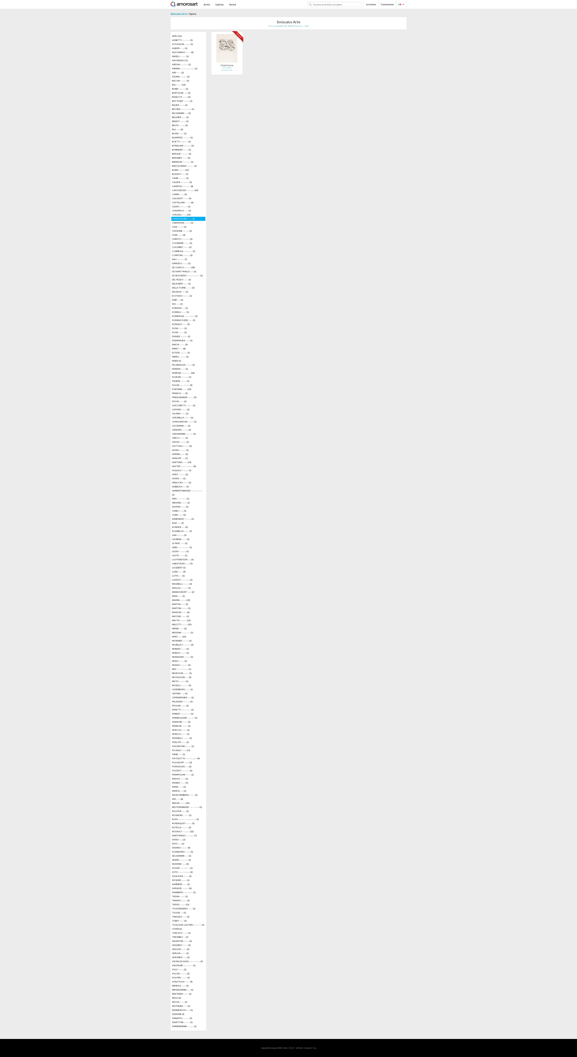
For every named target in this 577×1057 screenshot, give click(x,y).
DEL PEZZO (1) (181, 279)
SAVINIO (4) (181, 847)
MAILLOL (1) (181, 588)
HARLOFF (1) (180, 458)
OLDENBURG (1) (182, 689)
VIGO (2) (179, 969)
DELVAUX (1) (180, 291)
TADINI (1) (180, 896)
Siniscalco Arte (179, 13)
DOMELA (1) (180, 312)
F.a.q (314, 1048)
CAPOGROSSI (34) (185, 190)
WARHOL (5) (180, 985)
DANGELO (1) (181, 263)
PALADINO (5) (182, 701)
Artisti (207, 4)
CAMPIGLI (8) (182, 186)
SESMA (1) (181, 860)
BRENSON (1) (182, 162)
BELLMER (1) (180, 117)
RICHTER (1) (180, 811)
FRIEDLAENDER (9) (184, 397)
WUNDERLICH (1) (182, 1010)
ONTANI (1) (180, 693)
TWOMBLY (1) (180, 937)
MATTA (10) (181, 620)
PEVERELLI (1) (182, 738)
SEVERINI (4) (180, 864)
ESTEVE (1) (181, 352)
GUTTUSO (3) (182, 446)
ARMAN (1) (184, 68)
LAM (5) (179, 535)
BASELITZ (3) (181, 97)
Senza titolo (227, 68)
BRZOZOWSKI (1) (184, 166)
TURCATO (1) (181, 933)
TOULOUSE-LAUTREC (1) (188, 925)
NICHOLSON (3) (181, 677)
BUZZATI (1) (180, 174)
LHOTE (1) (179, 555)
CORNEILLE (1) (183, 251)
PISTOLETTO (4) (186, 758)
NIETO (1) (180, 681)
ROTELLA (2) (181, 827)
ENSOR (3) (180, 344)
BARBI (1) (180, 88)
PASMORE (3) (181, 722)
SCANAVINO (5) (182, 851)
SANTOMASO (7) (184, 835)
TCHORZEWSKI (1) (183, 908)
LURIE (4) (179, 571)
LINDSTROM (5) (182, 563)
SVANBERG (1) (184, 892)
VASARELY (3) (181, 945)
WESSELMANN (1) (182, 989)
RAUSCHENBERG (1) (185, 795)
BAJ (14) (179, 84)
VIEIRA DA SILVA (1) (187, 961)
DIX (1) (177, 304)
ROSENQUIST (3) (183, 823)
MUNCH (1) (180, 653)
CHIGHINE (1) (182, 231)
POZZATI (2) (182, 770)
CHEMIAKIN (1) (182, 222)
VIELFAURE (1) (183, 965)
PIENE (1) (178, 754)
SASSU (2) (178, 839)
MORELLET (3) (182, 644)
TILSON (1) (179, 912)
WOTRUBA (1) (181, 1006)
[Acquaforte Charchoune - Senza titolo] (226, 49)
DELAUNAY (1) (181, 283)
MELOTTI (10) (181, 624)
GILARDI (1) (180, 413)
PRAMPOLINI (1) (183, 774)
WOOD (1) (179, 1002)
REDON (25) (180, 803)
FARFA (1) (176, 360)
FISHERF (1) (180, 381)
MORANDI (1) (182, 640)
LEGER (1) (180, 551)
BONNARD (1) (181, 149)
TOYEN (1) (177, 929)
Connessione (387, 4)
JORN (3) (179, 515)
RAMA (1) (179, 786)
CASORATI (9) (181, 198)
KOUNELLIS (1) (182, 531)
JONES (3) (179, 510)
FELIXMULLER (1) (183, 365)
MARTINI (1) (181, 608)
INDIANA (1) (181, 502)
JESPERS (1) (180, 506)
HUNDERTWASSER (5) (187, 492)
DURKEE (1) (181, 336)
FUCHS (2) (179, 401)
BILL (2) (177, 129)
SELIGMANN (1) (181, 855)
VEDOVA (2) (180, 949)
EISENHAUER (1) (182, 340)
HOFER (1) (179, 478)
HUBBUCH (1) (180, 486)
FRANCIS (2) (180, 393)
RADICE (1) (180, 778)
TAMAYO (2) (181, 900)
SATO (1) (178, 843)
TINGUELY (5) (180, 916)
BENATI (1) (180, 121)
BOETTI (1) (181, 141)
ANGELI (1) (180, 56)
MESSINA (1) (182, 632)
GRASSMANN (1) (184, 434)
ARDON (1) (181, 64)
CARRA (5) (179, 194)
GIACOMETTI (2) (183, 405)
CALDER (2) (182, 182)
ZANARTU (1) (182, 1018)
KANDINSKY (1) (183, 519)
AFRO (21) (177, 36)
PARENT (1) (182, 713)
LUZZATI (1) (182, 579)
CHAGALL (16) (181, 214)
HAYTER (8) (184, 466)
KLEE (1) (178, 523)
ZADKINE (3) (178, 1014)
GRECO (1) (180, 438)
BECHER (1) (183, 109)
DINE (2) (177, 300)
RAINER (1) (180, 782)
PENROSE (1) (181, 726)
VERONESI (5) (181, 957)
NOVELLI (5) (181, 685)
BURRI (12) (180, 170)
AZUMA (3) (180, 76)
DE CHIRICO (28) (183, 267)
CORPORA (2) (182, 255)
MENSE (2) (179, 628)
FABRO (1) (180, 356)
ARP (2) (178, 72)
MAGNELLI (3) (182, 584)
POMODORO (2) (181, 766)
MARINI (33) (181, 600)
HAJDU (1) (180, 450)
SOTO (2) (182, 872)
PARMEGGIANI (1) (184, 717)
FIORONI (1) (181, 377)
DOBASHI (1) (180, 308)
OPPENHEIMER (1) (183, 697)
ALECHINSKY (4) (183, 52)
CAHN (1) (180, 178)
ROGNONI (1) (181, 815)
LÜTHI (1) (178, 575)
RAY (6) (177, 799)
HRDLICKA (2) (181, 482)
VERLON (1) (180, 953)
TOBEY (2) (179, 920)
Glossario (308, 1048)
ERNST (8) (179, 348)
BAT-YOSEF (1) (182, 101)
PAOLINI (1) (180, 705)
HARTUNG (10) (181, 462)
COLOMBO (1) (182, 247)
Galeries (219, 4)
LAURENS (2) (180, 539)
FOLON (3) (182, 385)
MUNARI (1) (180, 648)
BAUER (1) (180, 105)
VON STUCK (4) (182, 981)
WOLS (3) (176, 998)
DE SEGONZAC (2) (187, 275)
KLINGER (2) (180, 527)
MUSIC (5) (179, 661)
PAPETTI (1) (183, 709)
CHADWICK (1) (181, 210)
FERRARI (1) (180, 369)
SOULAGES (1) (182, 876)
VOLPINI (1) (181, 977)
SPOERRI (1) (180, 880)
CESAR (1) (181, 206)
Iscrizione (371, 4)
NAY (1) (181, 669)
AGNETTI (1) (182, 40)
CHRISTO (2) (182, 239)
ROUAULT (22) (183, 831)
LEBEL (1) (182, 547)
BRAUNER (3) (181, 157)
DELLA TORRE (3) (183, 287)
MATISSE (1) (180, 616)
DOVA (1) (179, 328)
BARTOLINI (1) (181, 93)
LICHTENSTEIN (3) (183, 559)
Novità (232, 4)
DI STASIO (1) (182, 296)
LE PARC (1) (179, 543)
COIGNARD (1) (182, 243)
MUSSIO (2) (181, 665)
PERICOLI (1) (180, 730)
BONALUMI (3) (183, 145)
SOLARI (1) (182, 868)
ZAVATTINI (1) (182, 1022)
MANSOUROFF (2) (183, 592)
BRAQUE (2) (181, 153)
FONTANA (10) (181, 389)
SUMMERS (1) (181, 884)
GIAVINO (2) (180, 409)
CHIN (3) (178, 235)
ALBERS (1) (179, 48)
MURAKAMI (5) (182, 657)
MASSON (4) (180, 612)
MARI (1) (178, 596)
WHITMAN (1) (181, 994)
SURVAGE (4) (182, 888)
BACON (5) (180, 80)
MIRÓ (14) (179, 636)
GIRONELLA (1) (182, 417)
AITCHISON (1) (182, 44)
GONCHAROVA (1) (184, 421)
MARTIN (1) (180, 604)
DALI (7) (179, 259)
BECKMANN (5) (181, 113)
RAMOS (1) (179, 791)
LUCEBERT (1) (179, 567)
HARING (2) (180, 454)
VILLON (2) (180, 973)
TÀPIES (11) (180, 904)
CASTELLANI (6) (182, 202)
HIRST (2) (180, 474)
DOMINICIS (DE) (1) (183, 320)
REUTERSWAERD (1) (187, 807)
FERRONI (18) (183, 373)
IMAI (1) (180, 498)
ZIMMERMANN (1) (184, 1026)
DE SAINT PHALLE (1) (184, 271)
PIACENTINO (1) (183, 746)
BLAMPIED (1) (182, 137)
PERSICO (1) (180, 734)
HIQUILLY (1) (181, 470)
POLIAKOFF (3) (182, 762)
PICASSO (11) (181, 750)
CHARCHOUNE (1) (183, 218)
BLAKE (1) (179, 133)
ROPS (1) (185, 819)
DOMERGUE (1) (185, 316)
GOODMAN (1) (181, 425)
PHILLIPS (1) (180, 742)
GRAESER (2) (181, 429)
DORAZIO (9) (181, 324)
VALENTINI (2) (182, 941)
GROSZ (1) (180, 442)
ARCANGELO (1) (180, 60)
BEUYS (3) (180, 125)
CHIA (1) (179, 227)
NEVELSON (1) (182, 673)
